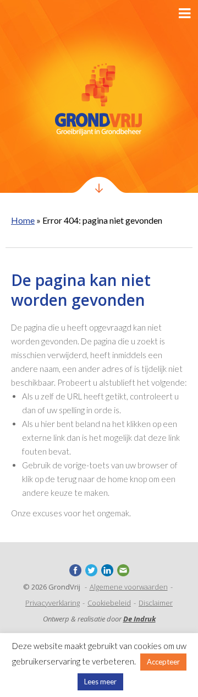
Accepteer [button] (163, 661)
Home (23, 220)
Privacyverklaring (52, 603)
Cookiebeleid (109, 603)
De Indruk (139, 619)
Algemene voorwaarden (129, 587)
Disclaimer (156, 603)
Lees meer (100, 681)
